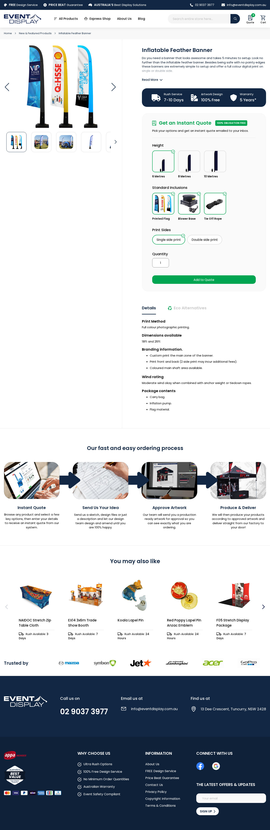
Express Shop (100, 18)
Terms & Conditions (160, 805)
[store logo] (22, 18)
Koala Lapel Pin (130, 620)
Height (158, 145)
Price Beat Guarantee (162, 778)
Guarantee (66, 5)
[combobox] (204, 19)
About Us (124, 18)
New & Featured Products (35, 33)
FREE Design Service (160, 771)
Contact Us (154, 785)
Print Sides (161, 229)
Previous (7, 606)
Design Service (23, 5)
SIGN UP (206, 811)
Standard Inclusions (169, 187)
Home (8, 33)
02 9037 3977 (204, 5)
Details (149, 308)
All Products (68, 18)
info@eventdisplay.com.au (246, 5)
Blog (141, 18)
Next (263, 606)
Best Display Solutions (120, 5)
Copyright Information (162, 798)
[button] (7, 87)
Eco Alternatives (190, 308)
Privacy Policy (156, 792)
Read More (150, 80)
